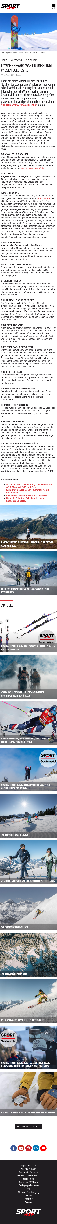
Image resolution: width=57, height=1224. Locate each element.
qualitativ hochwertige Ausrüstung (19, 105)
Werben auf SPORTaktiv (28, 1182)
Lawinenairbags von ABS (32, 168)
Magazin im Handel (28, 1169)
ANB (28, 1189)
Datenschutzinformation (28, 1172)
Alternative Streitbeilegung (28, 1192)
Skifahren (32, 60)
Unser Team (28, 1195)
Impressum (28, 1199)
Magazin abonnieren (28, 1165)
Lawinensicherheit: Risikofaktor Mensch (26, 495)
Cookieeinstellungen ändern (28, 1175)
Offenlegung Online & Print (28, 1185)
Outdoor (16, 60)
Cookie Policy (28, 1179)
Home (4, 60)
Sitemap (28, 1202)
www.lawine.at (43, 198)
